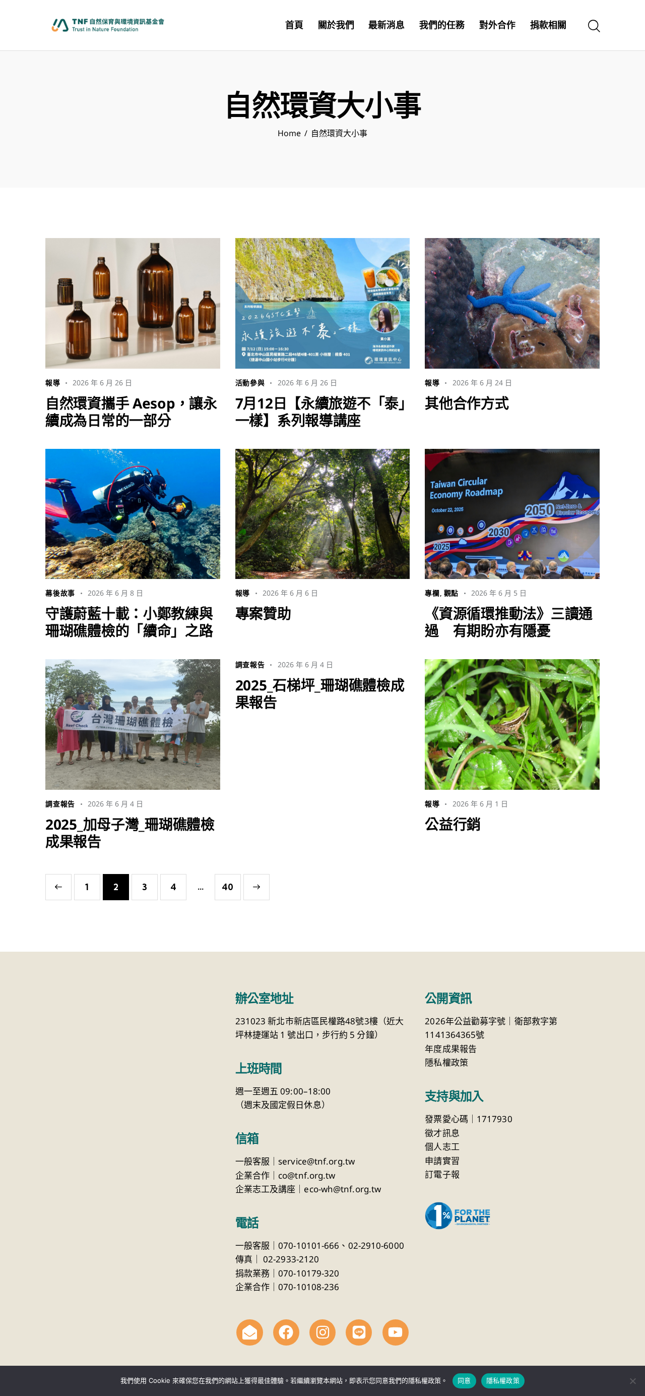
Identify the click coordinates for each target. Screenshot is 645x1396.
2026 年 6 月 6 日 (290, 593)
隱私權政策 (446, 1062)
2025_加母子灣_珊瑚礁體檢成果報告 (130, 833)
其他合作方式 (466, 403)
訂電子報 (442, 1174)
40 (227, 883)
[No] (632, 1381)
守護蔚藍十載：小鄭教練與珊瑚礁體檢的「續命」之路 (129, 622)
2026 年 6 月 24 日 (482, 382)
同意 (464, 1380)
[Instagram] (322, 1332)
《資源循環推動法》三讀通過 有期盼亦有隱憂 (509, 622)
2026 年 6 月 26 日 (102, 382)
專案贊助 (263, 613)
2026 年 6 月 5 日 (499, 593)
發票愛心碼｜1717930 (468, 1119)
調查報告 (60, 803)
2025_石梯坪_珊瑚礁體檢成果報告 (320, 693)
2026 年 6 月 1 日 (480, 803)
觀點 (451, 593)
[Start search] (593, 27)
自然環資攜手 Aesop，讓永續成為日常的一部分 (131, 411)
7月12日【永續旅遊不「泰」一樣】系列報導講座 (320, 411)
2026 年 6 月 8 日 (115, 593)
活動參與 (250, 382)
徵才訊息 (442, 1133)
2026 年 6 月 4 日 (115, 803)
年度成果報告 (451, 1049)
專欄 (432, 593)
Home (289, 134)
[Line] (359, 1332)
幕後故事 (60, 593)
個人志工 (442, 1146)
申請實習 (442, 1161)
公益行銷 (453, 824)
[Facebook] (286, 1332)
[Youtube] (395, 1332)
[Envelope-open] (249, 1332)
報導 (52, 382)
